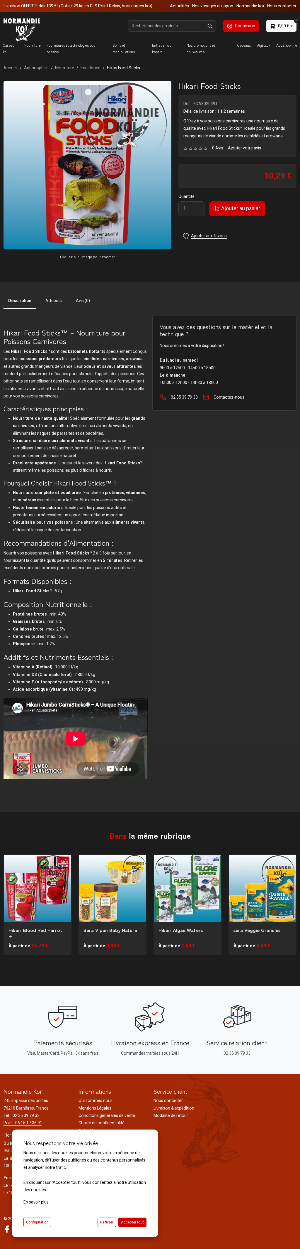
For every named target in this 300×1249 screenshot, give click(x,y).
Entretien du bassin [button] (161, 48)
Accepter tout (132, 1222)
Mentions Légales (95, 1108)
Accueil (11, 67)
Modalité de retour (171, 1115)
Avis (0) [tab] (83, 300)
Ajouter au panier (240, 208)
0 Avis (217, 148)
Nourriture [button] (32, 45)
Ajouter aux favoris (209, 235)
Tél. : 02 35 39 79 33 (22, 1115)
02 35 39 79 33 (184, 397)
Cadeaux (244, 45)
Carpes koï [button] (8, 48)
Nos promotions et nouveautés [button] (201, 48)
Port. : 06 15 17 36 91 (23, 1122)
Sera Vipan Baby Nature (110, 930)
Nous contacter (281, 6)
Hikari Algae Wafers (180, 930)
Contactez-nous (229, 397)
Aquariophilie (36, 67)
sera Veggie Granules (256, 930)
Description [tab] (19, 300)
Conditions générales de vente (107, 1115)
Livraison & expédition (174, 1108)
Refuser (106, 1222)
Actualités (179, 6)
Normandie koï (250, 6)
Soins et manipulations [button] (123, 48)
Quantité (186, 196)
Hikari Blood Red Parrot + (35, 933)
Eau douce (90, 67)
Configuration (37, 1222)
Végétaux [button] (263, 45)
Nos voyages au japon (212, 6)
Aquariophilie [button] (286, 45)
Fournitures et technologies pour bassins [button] (72, 48)
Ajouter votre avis (244, 148)
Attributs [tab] (53, 300)
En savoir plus (36, 1202)
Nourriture (64, 67)
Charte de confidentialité (102, 1122)
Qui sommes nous (95, 1100)
